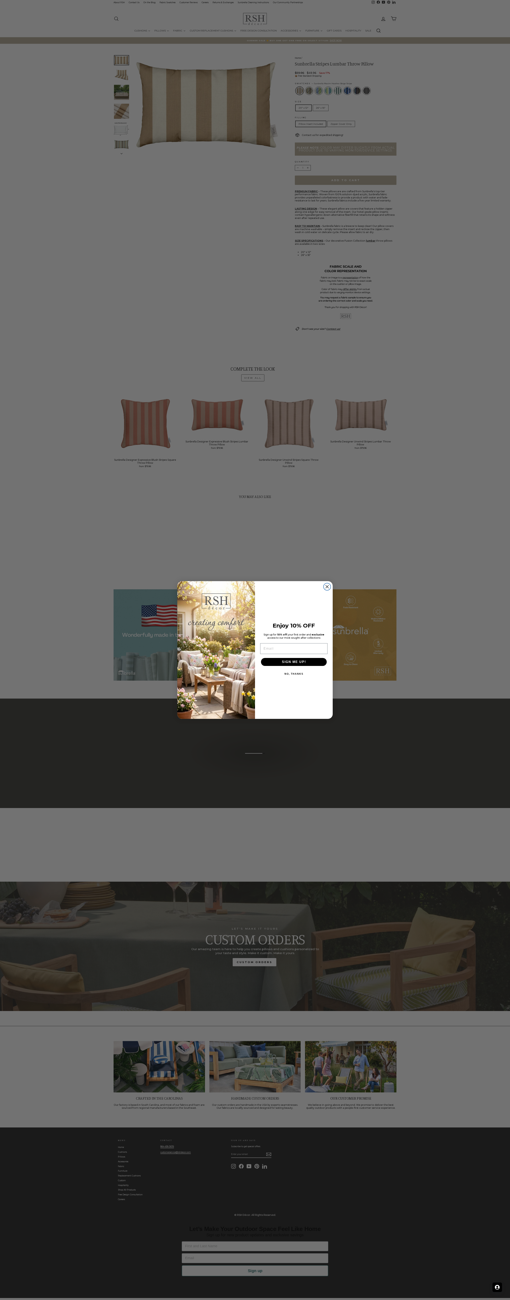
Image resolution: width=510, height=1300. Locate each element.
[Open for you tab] (497, 1287)
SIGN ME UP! (294, 662)
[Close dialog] (327, 586)
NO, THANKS (293, 673)
